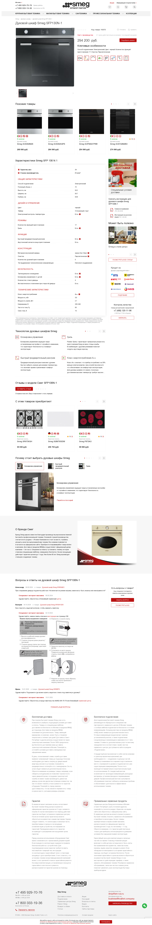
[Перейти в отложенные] (110, 7)
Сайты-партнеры (88, 909)
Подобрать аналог (128, 40)
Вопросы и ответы (88, 901)
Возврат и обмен (64, 906)
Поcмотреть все (122, 605)
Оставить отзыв (24, 389)
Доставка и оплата (64, 896)
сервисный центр (85, 701)
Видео (84, 904)
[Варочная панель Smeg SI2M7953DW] (60, 419)
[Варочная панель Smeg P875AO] (91, 419)
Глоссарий (85, 899)
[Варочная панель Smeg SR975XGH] (29, 419)
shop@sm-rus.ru (116, 894)
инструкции (52, 616)
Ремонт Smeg (62, 904)
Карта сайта (112, 915)
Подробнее (122, 295)
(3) (134, 139)
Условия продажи (87, 915)
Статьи (60, 909)
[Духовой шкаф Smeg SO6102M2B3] (122, 121)
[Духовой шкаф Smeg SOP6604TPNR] (91, 121)
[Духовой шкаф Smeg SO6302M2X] (29, 121)
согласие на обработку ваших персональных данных (56, 922)
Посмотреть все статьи (122, 260)
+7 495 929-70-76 (23, 5)
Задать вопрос (122, 600)
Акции (112, 3)
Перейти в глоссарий (65, 500)
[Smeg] (76, 5)
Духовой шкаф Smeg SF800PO (49, 689)
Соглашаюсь (105, 922)
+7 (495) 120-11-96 (122, 310)
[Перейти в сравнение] (118, 7)
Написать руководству (122, 903)
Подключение (62, 899)
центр (59, 599)
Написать (122, 318)
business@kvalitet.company (121, 899)
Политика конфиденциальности (68, 915)
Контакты (85, 906)
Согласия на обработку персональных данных (76, 923)
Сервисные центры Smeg (67, 901)
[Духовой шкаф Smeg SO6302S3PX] (60, 121)
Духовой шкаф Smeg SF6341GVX (51, 605)
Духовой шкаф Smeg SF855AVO (53, 587)
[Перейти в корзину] (126, 7)
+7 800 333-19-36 (23, 8)
